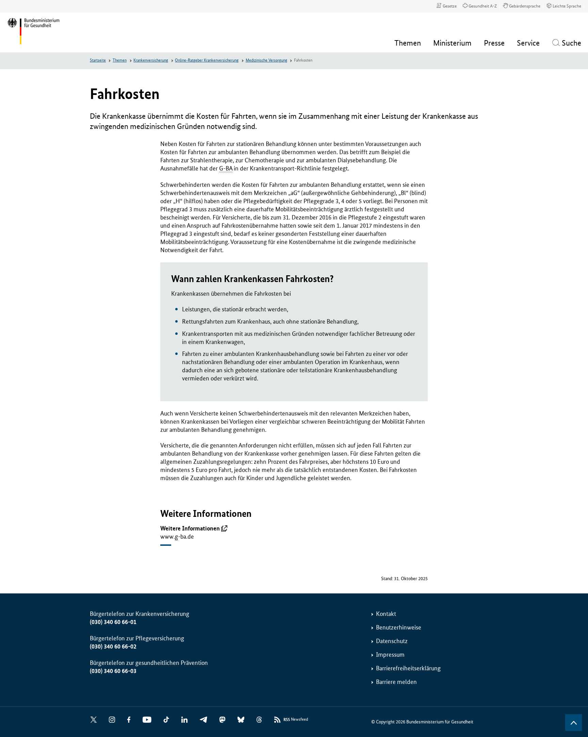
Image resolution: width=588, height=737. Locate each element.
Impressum (390, 654)
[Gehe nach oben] (573, 722)
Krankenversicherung (150, 60)
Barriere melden (396, 681)
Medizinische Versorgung (266, 60)
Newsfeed (295, 719)
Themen (120, 60)
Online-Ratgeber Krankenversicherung (207, 60)
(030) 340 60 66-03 (113, 671)
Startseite (98, 60)
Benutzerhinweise (398, 627)
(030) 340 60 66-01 (113, 622)
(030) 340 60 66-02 (113, 646)
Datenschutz (392, 641)
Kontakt (386, 613)
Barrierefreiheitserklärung (408, 668)
